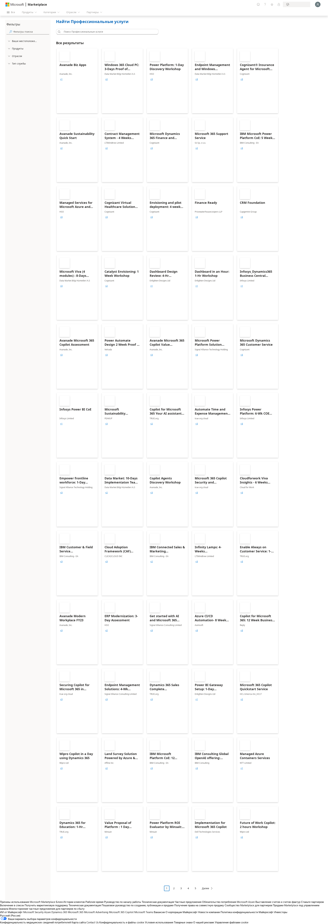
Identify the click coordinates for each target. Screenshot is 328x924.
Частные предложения (188, 902)
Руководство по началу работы (122, 902)
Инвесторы (280, 912)
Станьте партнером (312, 902)
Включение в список (12, 905)
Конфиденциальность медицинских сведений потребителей (35, 922)
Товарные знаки (183, 922)
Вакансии (159, 912)
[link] (77, 80)
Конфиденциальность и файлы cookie (121, 922)
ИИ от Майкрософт (11, 912)
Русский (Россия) (10, 915)
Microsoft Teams (143, 912)
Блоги (59, 902)
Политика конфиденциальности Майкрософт (247, 912)
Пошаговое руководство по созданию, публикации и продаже (138, 905)
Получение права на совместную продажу (199, 905)
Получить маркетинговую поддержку (46, 905)
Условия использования (159, 922)
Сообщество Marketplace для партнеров (248, 905)
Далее (205, 888)
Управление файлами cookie (231, 922)
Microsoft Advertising (96, 912)
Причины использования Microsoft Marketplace (27, 902)
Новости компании (209, 912)
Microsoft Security (33, 912)
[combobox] (108, 32)
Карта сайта (79, 922)
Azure (47, 912)
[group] (61, 79)
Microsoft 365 (75, 912)
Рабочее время (94, 902)
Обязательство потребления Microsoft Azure (228, 902)
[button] (59, 32)
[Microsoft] (14, 4)
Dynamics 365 (59, 912)
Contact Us (92, 922)
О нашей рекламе (203, 922)
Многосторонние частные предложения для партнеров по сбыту (47, 908)
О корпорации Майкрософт (181, 912)
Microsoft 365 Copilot (121, 912)
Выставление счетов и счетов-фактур (277, 902)
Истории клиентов (74, 902)
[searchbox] (31, 31)
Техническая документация (158, 902)
